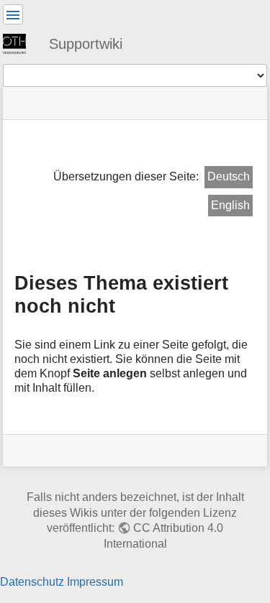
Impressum (95, 581)
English (230, 205)
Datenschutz (32, 581)
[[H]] (20, 43)
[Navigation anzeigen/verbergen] (13, 14)
